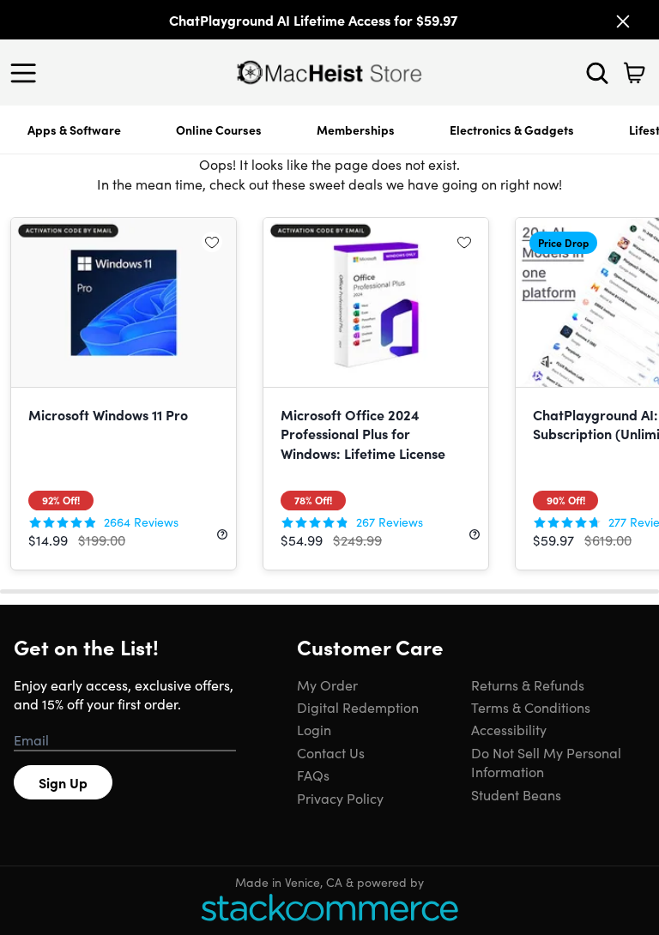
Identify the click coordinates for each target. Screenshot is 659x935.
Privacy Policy (340, 797)
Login (314, 729)
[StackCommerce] (329, 907)
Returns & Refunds (527, 684)
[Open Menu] (27, 73)
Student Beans (516, 794)
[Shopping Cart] (634, 73)
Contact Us (331, 752)
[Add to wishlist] (212, 242)
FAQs (313, 774)
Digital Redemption (358, 706)
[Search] (597, 73)
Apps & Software (74, 129)
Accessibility (509, 729)
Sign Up (63, 782)
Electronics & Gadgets (512, 129)
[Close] (623, 21)
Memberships (356, 129)
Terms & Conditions (530, 706)
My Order (327, 684)
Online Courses (219, 129)
